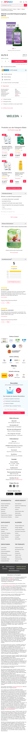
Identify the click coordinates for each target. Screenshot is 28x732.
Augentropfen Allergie (19, 529)
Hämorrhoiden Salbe (19, 511)
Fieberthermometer (19, 547)
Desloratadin (17, 539)
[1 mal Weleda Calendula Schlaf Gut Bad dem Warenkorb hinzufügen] (24, 181)
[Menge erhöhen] (8, 61)
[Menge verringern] (2, 61)
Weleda (16, 94)
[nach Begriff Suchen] (25, 5)
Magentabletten (18, 515)
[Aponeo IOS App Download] (9, 494)
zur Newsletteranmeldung (14, 413)
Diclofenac (3, 509)
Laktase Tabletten (4, 537)
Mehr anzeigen (14, 217)
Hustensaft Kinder (5, 560)
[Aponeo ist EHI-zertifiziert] (11, 340)
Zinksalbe (17, 551)
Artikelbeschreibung (7, 193)
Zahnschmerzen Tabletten (6, 517)
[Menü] (2, 2)
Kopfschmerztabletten (5, 503)
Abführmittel (17, 513)
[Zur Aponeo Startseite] (8, 2)
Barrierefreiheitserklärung (14, 570)
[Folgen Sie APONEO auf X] (14, 486)
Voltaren (17, 509)
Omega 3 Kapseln (5, 535)
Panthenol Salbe (18, 559)
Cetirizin (16, 533)
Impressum (4, 568)
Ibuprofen (3, 511)
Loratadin (17, 537)
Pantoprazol (17, 553)
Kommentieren (4, 297)
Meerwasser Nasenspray (6, 555)
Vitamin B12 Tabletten (5, 533)
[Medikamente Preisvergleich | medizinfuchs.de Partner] (20, 346)
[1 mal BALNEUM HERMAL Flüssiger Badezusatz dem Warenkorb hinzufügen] (11, 155)
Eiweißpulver (4, 527)
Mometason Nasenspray (20, 531)
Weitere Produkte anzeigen (14, 188)
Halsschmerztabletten (5, 551)
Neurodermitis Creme (19, 549)
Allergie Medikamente (19, 525)
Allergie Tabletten (18, 527)
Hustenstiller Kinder (5, 559)
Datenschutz (11, 568)
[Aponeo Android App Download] (18, 494)
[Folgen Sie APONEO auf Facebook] (11, 486)
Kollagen (3, 531)
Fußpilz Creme (18, 555)
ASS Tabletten (4, 507)
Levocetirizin (17, 535)
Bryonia (16, 560)
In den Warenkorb (19, 61)
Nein (8, 302)
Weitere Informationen (7, 223)
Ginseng (2, 539)
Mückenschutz (18, 557)
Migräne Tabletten (5, 505)
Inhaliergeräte (4, 557)
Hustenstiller (4, 547)
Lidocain (16, 517)
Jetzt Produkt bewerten (14, 282)
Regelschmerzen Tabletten (6, 515)
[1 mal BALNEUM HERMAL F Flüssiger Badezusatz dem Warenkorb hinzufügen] (11, 181)
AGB (3, 566)
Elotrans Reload (4, 525)
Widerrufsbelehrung (10, 566)
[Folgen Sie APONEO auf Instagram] (17, 486)
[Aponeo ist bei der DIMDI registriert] (17, 341)
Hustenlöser (3, 549)
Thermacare (17, 507)
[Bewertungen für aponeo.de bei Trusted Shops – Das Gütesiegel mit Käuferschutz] (4, 340)
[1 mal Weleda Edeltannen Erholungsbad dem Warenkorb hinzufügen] (24, 155)
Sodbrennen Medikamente (20, 505)
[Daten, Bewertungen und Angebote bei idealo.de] (14, 346)
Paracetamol (3, 513)
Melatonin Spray (4, 529)
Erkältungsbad (4, 553)
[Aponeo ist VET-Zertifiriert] (24, 341)
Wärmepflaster (18, 503)
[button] (13, 48)
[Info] (25, 70)
